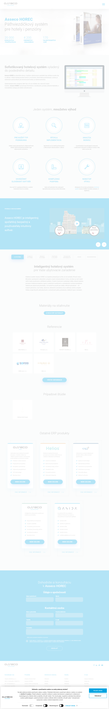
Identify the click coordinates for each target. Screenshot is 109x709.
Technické (25, 705)
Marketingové (54, 705)
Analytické (39, 705)
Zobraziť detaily (70, 705)
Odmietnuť (98, 696)
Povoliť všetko (98, 690)
